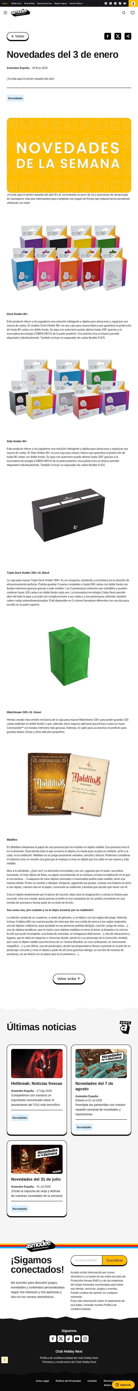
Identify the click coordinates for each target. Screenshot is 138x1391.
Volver (19, 36)
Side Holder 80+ (17, 441)
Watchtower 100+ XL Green (24, 712)
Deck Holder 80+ (17, 314)
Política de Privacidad (68, 1380)
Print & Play (29, 3)
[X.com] (115, 3)
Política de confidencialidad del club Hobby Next (69, 1357)
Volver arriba (66, 979)
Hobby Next (16, 3)
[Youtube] (124, 3)
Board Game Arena (45, 3)
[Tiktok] (120, 3)
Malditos (12, 839)
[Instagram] (110, 3)
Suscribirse (114, 1260)
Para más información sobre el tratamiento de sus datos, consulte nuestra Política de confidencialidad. (98, 1304)
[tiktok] (69, 1338)
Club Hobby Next (69, 1351)
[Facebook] (106, 3)
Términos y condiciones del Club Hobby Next (69, 1362)
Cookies (92, 1380)
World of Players (76, 3)
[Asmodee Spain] (20, 12)
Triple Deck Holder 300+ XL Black (28, 572)
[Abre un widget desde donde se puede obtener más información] (123, 1385)
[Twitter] (61, 1338)
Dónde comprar (60, 3)
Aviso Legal (42, 1380)
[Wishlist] (133, 13)
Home (5, 3)
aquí (113, 1284)
